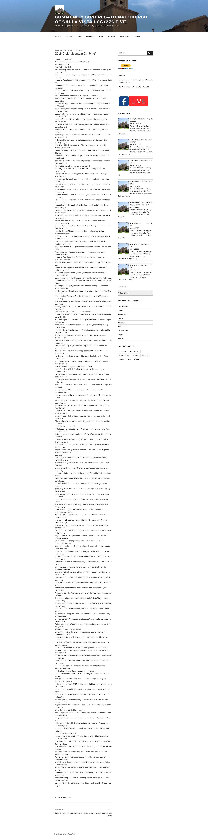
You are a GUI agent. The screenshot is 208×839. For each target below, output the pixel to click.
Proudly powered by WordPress (65, 834)
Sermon (120, 326)
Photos (120, 318)
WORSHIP (138, 36)
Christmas (122, 351)
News (101, 36)
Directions (68, 36)
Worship (121, 339)
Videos (120, 334)
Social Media (124, 36)
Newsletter (121, 314)
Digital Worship (134, 351)
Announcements (123, 306)
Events (120, 310)
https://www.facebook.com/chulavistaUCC (133, 87)
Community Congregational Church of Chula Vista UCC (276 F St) (101, 19)
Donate (79, 36)
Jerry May (78, 50)
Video (129, 359)
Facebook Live (124, 355)
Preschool (112, 36)
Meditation (135, 355)
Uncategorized (65, 797)
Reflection (121, 322)
